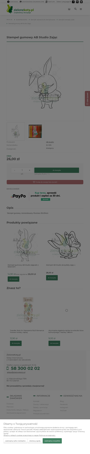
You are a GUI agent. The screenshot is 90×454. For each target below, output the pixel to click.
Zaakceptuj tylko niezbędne (15, 441)
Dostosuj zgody (34, 441)
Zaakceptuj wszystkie (52, 441)
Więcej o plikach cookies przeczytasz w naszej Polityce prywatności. (30, 435)
